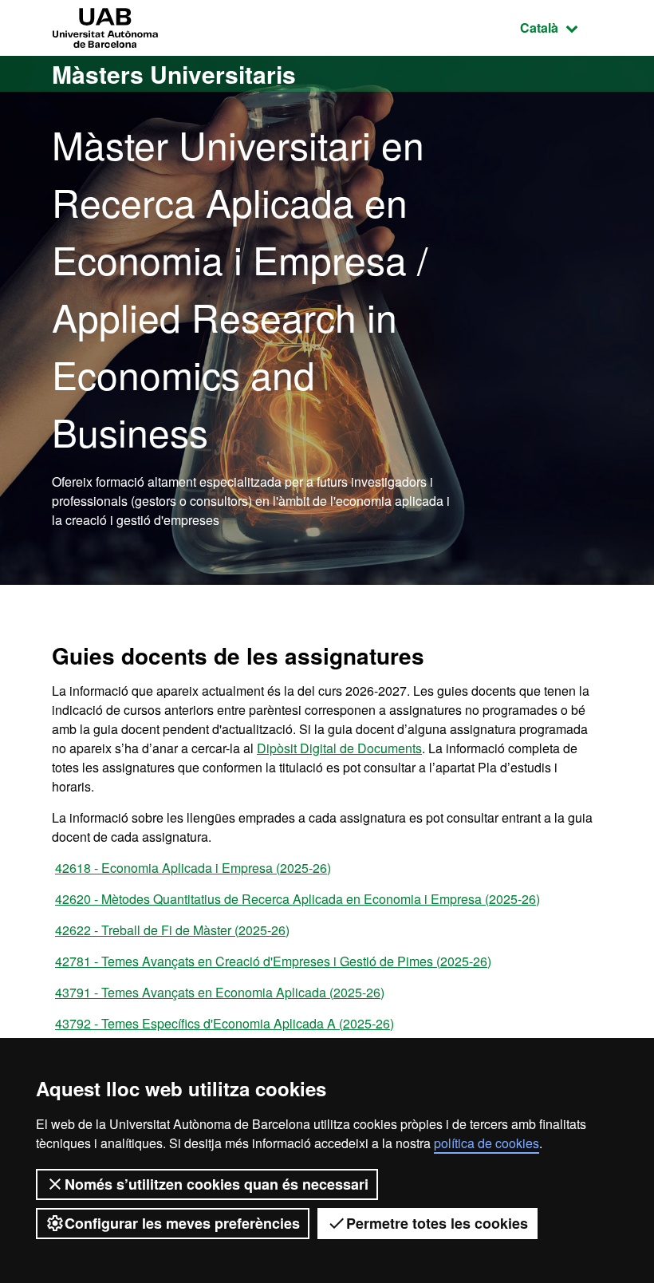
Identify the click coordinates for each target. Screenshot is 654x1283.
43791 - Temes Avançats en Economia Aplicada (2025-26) (219, 992)
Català (561, 27)
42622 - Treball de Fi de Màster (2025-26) (172, 930)
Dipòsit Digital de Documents (339, 748)
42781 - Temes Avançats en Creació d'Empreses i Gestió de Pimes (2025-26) (273, 961)
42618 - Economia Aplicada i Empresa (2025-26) (193, 868)
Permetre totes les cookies (437, 1223)
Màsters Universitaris (174, 74)
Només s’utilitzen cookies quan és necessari (216, 1184)
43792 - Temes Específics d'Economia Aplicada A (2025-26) (224, 1023)
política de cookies (486, 1143)
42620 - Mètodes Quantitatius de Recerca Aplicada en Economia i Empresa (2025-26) (297, 899)
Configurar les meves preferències (182, 1223)
